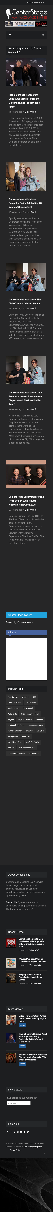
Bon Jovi (11, 748)
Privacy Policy (15, 1150)
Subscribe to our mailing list (22, 1098)
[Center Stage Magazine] (26, 14)
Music (22, 1025)
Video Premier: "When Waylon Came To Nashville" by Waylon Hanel (32, 1018)
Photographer (13, 737)
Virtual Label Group (15, 742)
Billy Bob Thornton (25, 720)
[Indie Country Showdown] (26, 24)
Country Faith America (16, 753)
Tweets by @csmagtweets (19, 622)
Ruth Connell (28, 708)
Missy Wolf (30, 112)
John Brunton (31, 703)
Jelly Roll (40, 731)
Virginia (11, 720)
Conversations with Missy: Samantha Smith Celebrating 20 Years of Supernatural (25, 203)
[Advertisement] (27, 588)
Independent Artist (36, 725)
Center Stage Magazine (33, 1147)
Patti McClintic (35, 965)
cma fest (25, 697)
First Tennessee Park (27, 748)
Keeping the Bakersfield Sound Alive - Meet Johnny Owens (31, 977)
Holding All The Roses (16, 725)
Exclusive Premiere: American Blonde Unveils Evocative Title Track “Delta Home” (33, 1057)
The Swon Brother (15, 703)
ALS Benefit (12, 714)
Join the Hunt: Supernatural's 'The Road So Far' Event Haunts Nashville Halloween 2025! (26, 500)
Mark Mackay (34, 753)
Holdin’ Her (26, 737)
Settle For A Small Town (30, 714)
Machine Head (13, 708)
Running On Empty (15, 731)
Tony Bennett (13, 697)
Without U (39, 720)
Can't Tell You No (32, 742)
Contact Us (11, 902)
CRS (34, 697)
